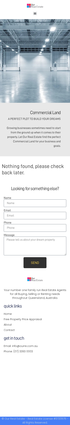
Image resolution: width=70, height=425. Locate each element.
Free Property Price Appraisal (23, 319)
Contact (9, 330)
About (8, 325)
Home (8, 314)
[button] (35, 13)
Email (7, 210)
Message (9, 235)
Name (7, 197)
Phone (7, 222)
